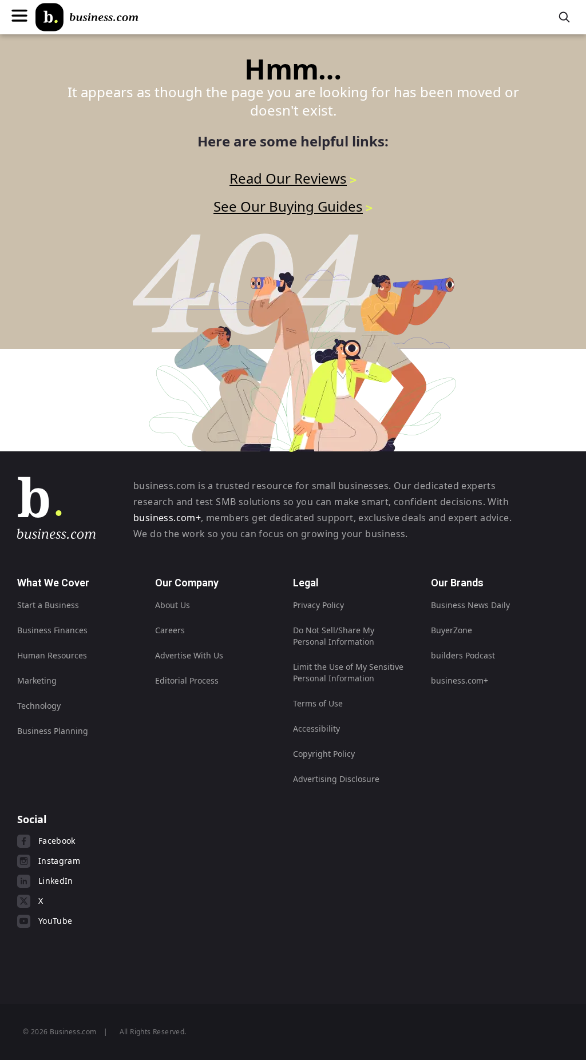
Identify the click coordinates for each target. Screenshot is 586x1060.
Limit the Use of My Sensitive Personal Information (348, 672)
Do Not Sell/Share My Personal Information (333, 636)
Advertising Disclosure (336, 778)
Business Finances (52, 630)
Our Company (187, 583)
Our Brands (457, 583)
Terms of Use (318, 703)
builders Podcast (463, 655)
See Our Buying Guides (288, 206)
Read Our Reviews (288, 178)
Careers (170, 630)
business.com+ (167, 517)
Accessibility (316, 728)
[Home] (86, 17)
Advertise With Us (189, 655)
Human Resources (52, 655)
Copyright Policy (324, 753)
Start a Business (48, 605)
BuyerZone (451, 630)
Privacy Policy (318, 605)
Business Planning (52, 730)
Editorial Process (187, 680)
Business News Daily (470, 605)
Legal (306, 583)
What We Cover (53, 583)
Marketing (37, 680)
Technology (39, 705)
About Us (172, 605)
